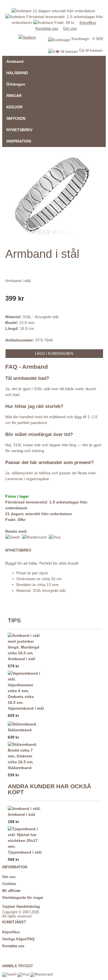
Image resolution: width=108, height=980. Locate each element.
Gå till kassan (90, 50)
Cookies (9, 884)
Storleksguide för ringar (22, 898)
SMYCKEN (15, 118)
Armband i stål (21, 659)
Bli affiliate (11, 891)
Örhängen (15, 84)
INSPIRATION (18, 141)
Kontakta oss (46, 28)
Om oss (70, 28)
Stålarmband (20, 730)
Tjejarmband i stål (25, 852)
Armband (15, 61)
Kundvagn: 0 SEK (87, 38)
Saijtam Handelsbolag (21, 907)
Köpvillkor (87, 22)
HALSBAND (17, 73)
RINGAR (14, 95)
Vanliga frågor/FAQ (18, 939)
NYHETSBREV (19, 130)
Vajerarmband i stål (26, 708)
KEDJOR (14, 107)
